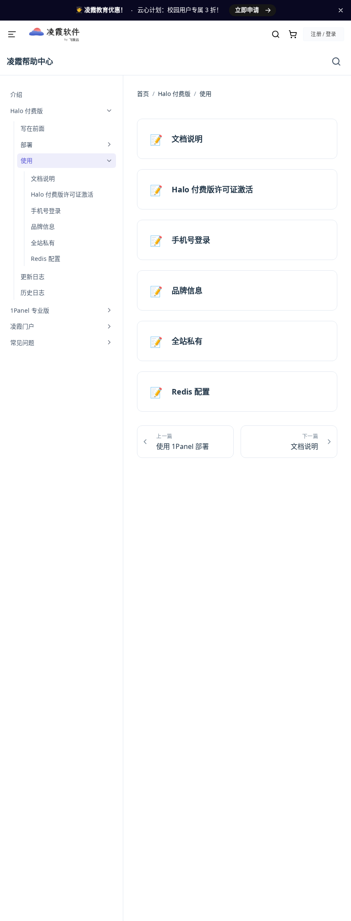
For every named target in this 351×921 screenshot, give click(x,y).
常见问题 (22, 342)
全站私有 (43, 243)
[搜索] (276, 34)
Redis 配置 (45, 258)
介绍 (16, 94)
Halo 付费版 (26, 111)
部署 (27, 145)
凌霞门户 (22, 326)
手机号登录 (46, 210)
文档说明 (43, 178)
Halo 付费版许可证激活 (62, 194)
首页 (143, 94)
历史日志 (33, 292)
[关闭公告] (341, 10)
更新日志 (33, 276)
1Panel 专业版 (29, 310)
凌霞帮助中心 (30, 61)
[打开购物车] (293, 34)
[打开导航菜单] (12, 34)
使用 (27, 160)
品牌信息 (43, 226)
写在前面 (33, 128)
